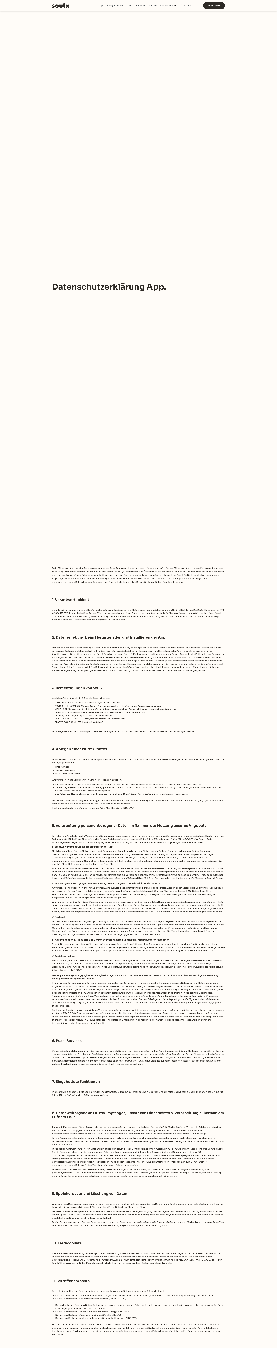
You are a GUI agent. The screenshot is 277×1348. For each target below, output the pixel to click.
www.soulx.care (115, 613)
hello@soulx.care (86, 613)
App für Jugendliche (111, 5)
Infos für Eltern (137, 5)
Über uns (186, 5)
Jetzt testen (214, 5)
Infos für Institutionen (161, 5)
